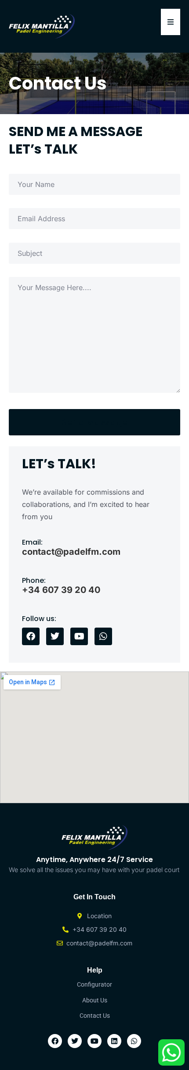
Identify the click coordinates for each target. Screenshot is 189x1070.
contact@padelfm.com (71, 551)
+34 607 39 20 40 (61, 590)
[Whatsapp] (103, 636)
